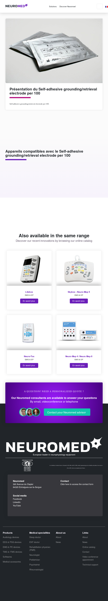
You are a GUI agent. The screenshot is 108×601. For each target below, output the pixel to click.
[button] (53, 6)
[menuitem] (106, 6)
